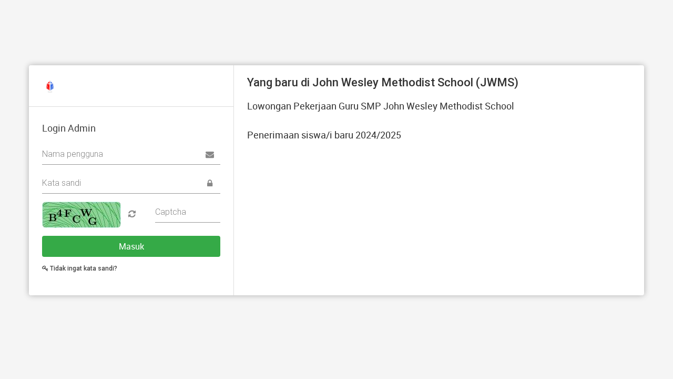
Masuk (131, 246)
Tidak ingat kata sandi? (82, 268)
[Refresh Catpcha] (129, 214)
